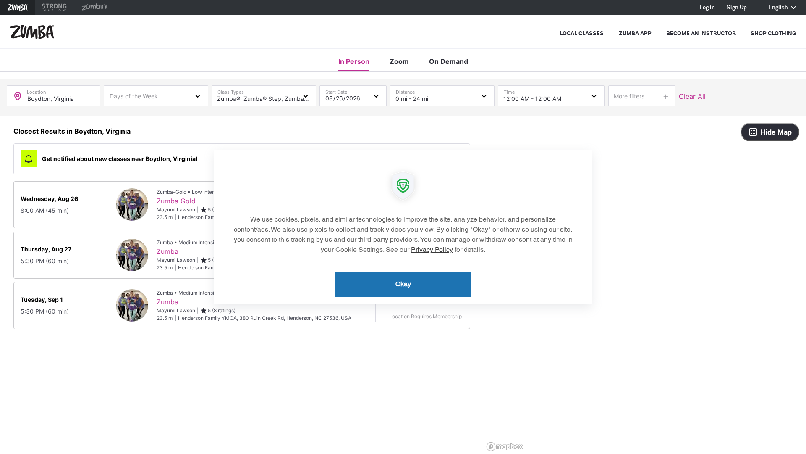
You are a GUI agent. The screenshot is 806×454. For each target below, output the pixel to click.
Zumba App (635, 33)
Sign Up (737, 8)
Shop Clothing (773, 33)
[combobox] (156, 95)
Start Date (336, 90)
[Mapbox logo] (504, 446)
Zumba (17, 7)
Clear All (692, 96)
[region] (645, 285)
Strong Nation (54, 7)
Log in (707, 8)
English (779, 8)
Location (36, 90)
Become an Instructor (701, 33)
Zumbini (95, 7)
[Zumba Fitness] (32, 32)
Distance (405, 90)
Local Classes (582, 33)
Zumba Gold (176, 201)
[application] (403, 227)
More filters (629, 96)
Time (509, 90)
